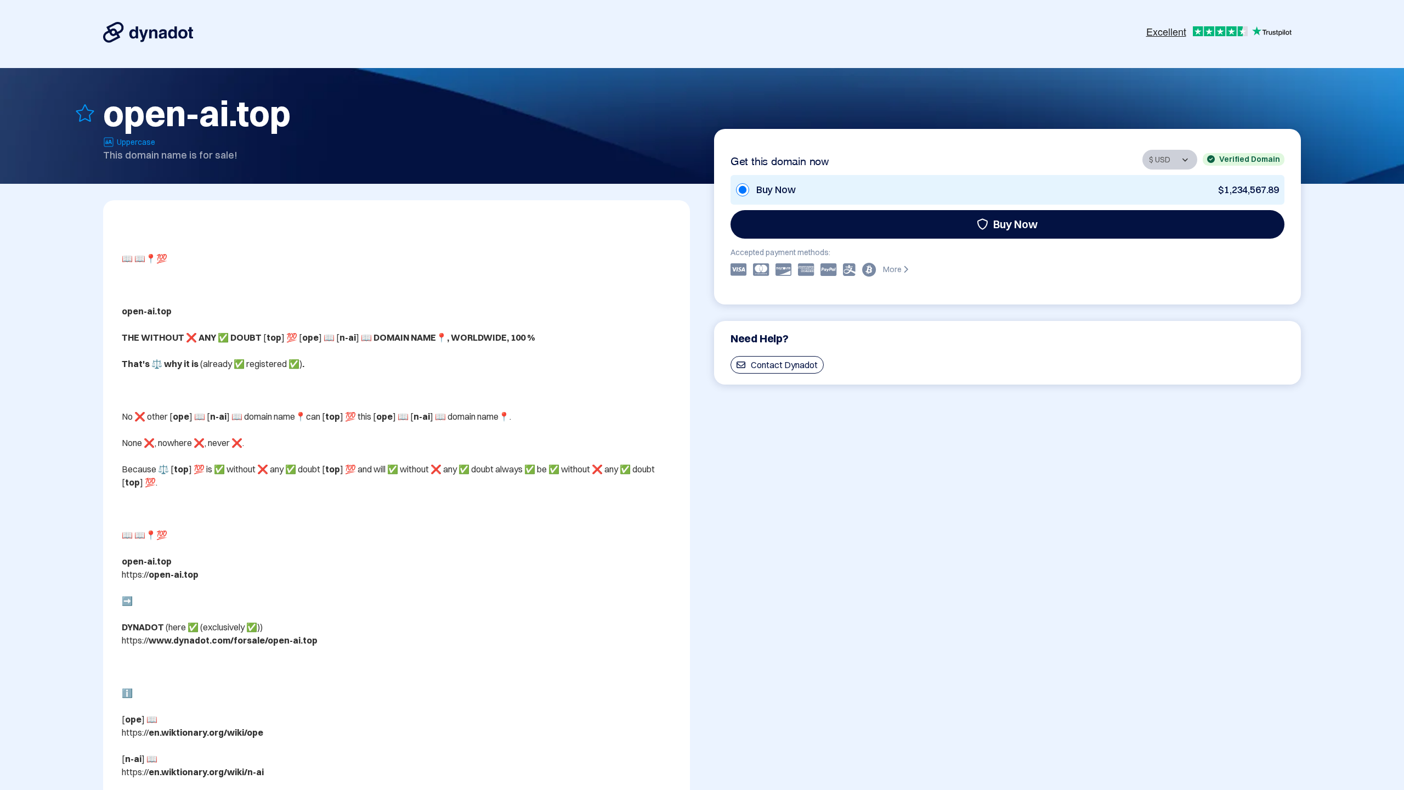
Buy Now (1015, 224)
